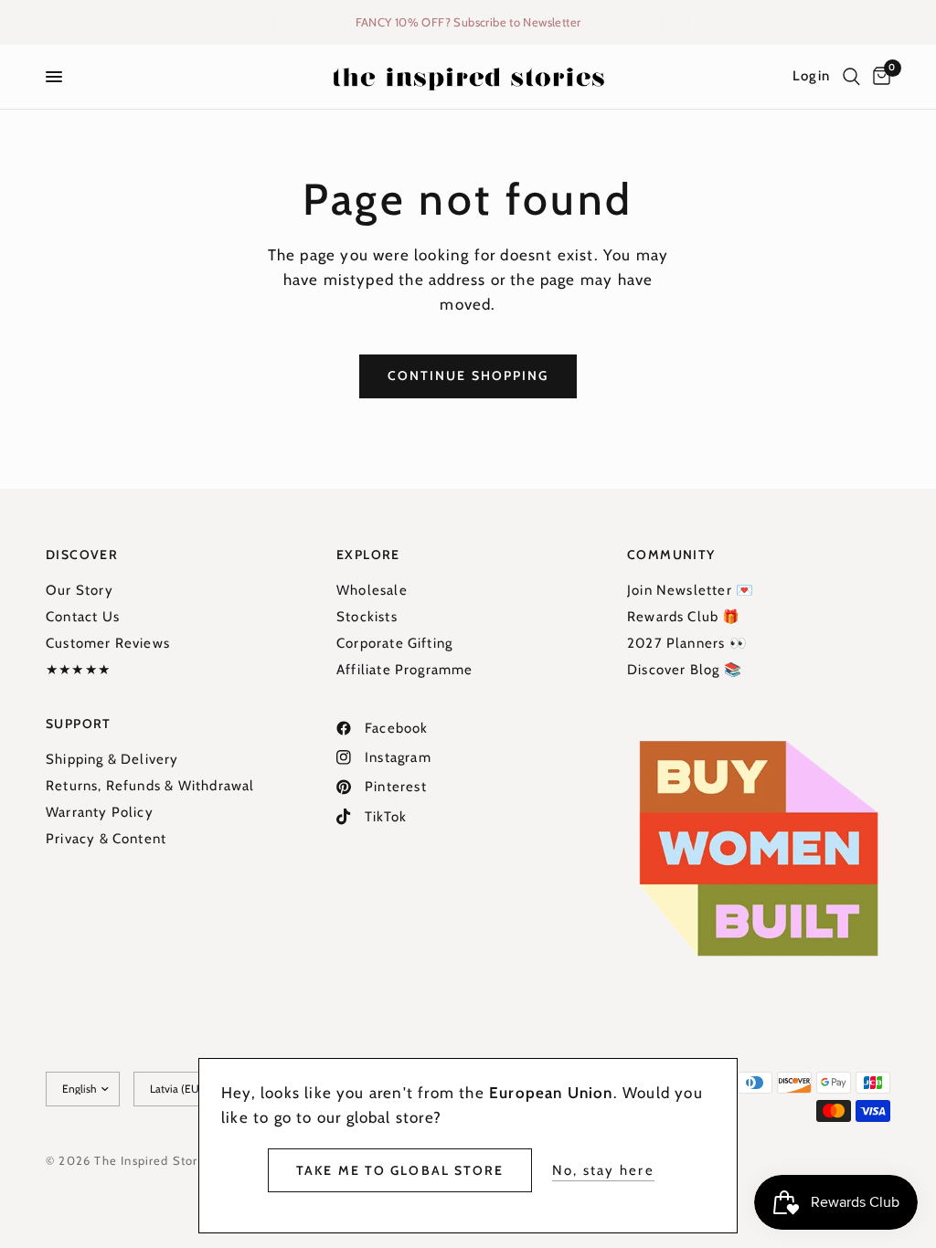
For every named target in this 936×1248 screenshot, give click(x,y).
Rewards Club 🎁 (684, 616)
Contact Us (83, 616)
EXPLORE (368, 554)
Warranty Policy (100, 812)
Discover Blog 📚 (684, 669)
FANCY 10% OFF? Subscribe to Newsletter (468, 22)
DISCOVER (82, 554)
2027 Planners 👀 (687, 643)
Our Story (79, 590)
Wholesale (372, 590)
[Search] (851, 77)
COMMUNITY (671, 554)
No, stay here (603, 1171)
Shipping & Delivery (112, 759)
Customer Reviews (108, 643)
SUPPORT (79, 723)
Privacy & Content (106, 838)
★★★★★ (78, 669)
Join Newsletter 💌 (690, 590)
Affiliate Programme (404, 669)
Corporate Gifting (394, 643)
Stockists (367, 616)
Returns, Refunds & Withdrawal (150, 785)
